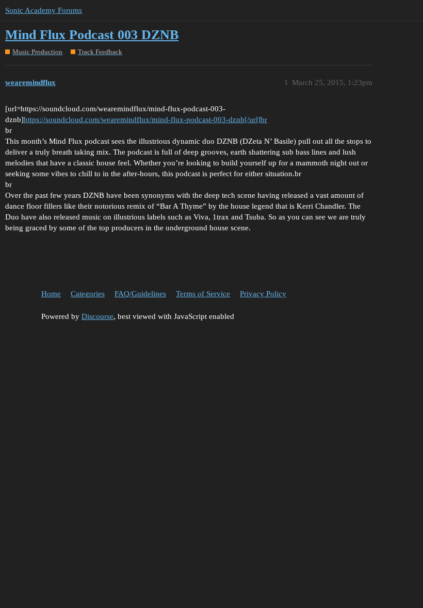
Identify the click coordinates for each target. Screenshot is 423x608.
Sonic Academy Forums (43, 10)
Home (51, 294)
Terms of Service (203, 294)
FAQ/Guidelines (140, 294)
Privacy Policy (263, 294)
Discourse (97, 316)
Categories (88, 294)
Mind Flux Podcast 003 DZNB (91, 34)
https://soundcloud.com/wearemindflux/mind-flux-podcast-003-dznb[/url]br (145, 119)
